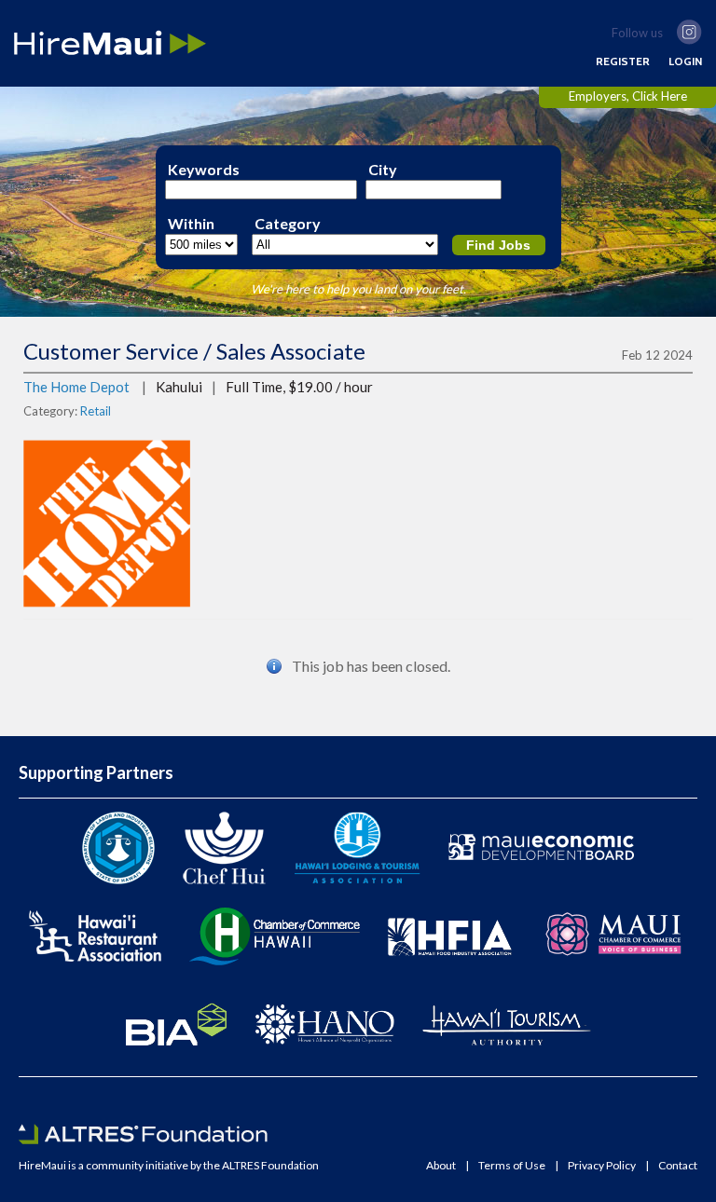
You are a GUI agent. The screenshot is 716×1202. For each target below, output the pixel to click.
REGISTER (623, 61)
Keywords (204, 169)
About (441, 1165)
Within (191, 223)
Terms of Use (511, 1165)
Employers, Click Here (628, 96)
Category (288, 223)
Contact (677, 1165)
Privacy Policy (602, 1165)
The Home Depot (76, 386)
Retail (95, 410)
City (382, 169)
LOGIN (685, 61)
